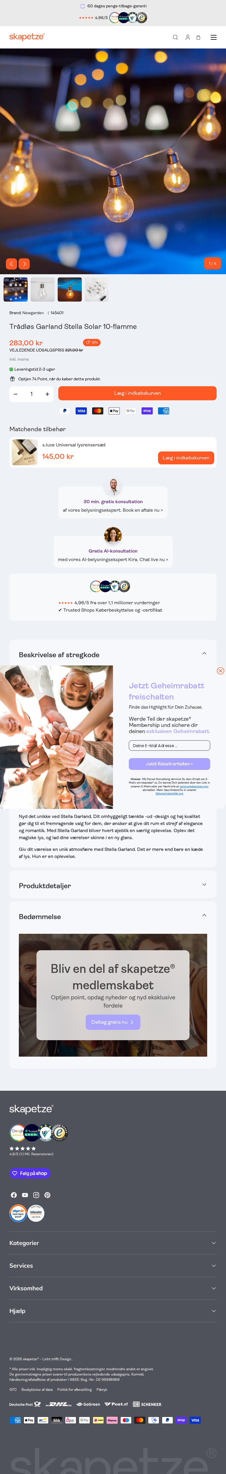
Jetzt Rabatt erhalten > (169, 764)
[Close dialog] (220, 670)
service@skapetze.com (194, 786)
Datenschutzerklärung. (170, 793)
